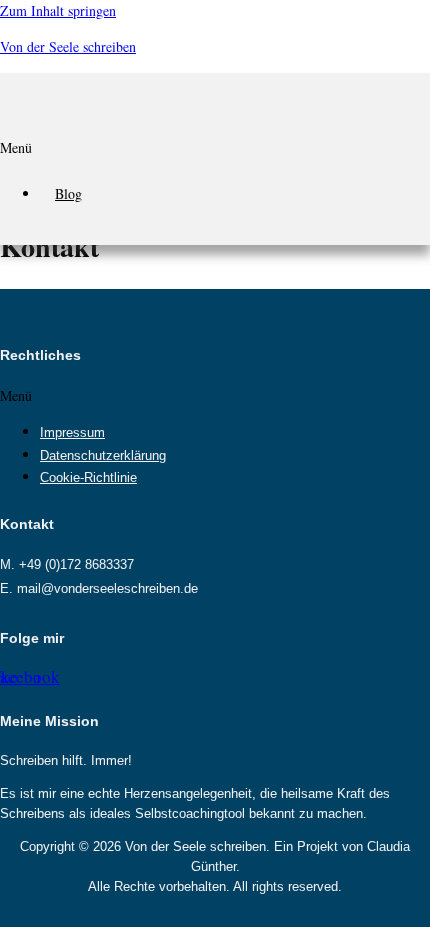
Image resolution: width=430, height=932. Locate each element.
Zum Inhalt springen (58, 10)
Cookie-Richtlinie (88, 478)
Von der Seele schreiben (68, 46)
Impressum (72, 433)
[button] (215, 153)
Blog (68, 193)
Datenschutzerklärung (103, 456)
